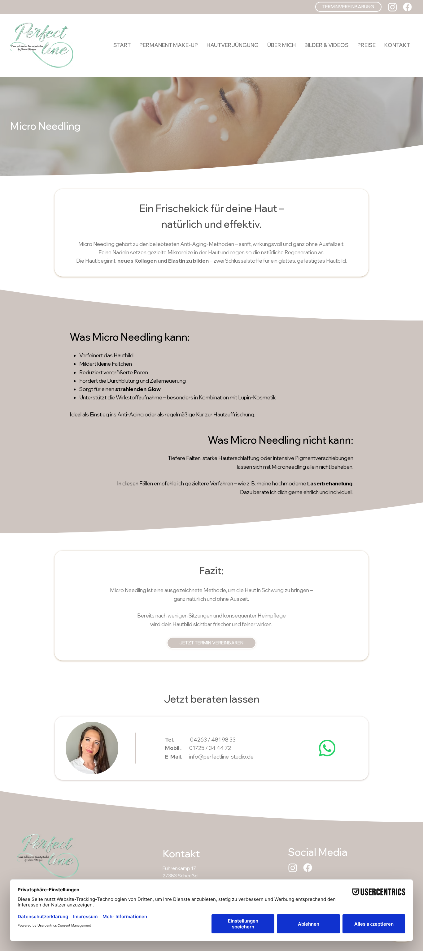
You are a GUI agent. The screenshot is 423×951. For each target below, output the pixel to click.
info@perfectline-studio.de (221, 756)
